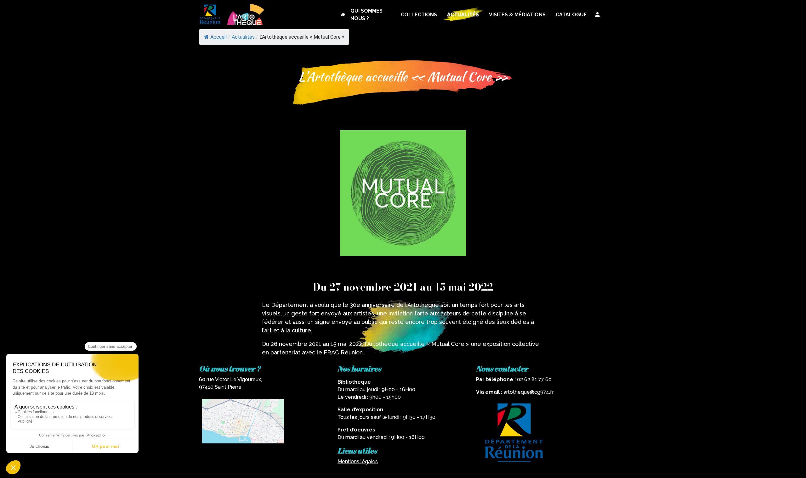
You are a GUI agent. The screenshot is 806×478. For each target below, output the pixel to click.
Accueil (218, 37)
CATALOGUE (571, 15)
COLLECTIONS (419, 15)
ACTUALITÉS (463, 15)
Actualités (243, 37)
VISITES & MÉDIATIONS (517, 15)
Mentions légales (358, 461)
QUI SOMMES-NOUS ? (367, 14)
